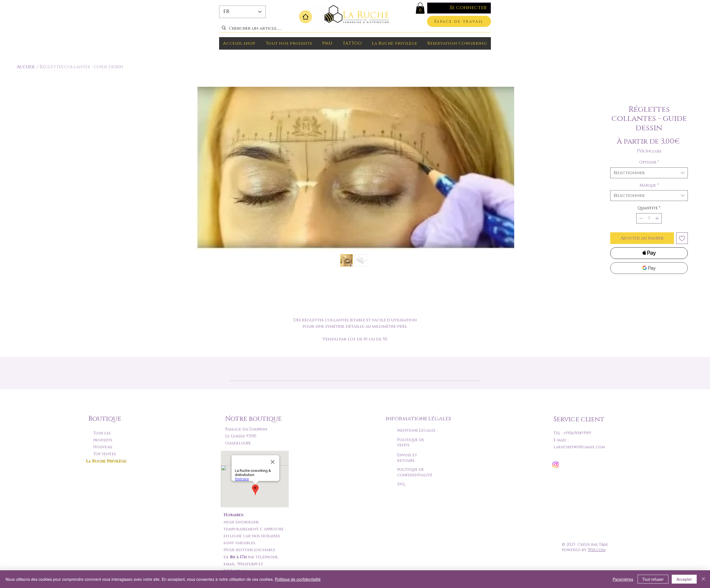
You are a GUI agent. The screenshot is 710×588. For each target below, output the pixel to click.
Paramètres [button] (623, 579)
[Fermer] (703, 579)
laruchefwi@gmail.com (579, 447)
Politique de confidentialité (298, 579)
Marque (649, 185)
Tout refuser (653, 579)
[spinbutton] (649, 218)
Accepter (684, 579)
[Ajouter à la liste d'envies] (682, 238)
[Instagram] (555, 465)
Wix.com (596, 550)
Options (649, 162)
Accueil (26, 67)
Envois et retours (407, 457)
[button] (420, 8)
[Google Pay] (649, 268)
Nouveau (102, 447)
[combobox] (649, 172)
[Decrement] (640, 218)
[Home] (305, 16)
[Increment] (657, 218)
